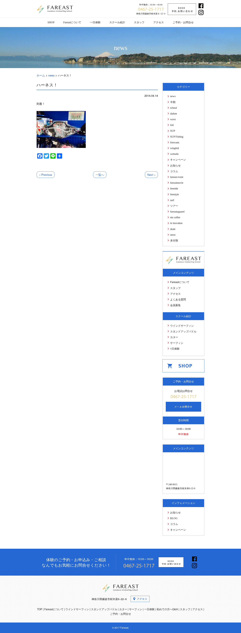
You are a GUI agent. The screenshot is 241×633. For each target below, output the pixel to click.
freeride (174, 188)
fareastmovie (176, 182)
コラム (174, 171)
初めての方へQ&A (167, 609)
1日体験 (175, 348)
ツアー (174, 205)
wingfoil (174, 148)
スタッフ (139, 22)
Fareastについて (72, 22)
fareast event (176, 177)
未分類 (174, 240)
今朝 (172, 102)
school (173, 107)
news (173, 96)
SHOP (51, 22)
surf (172, 200)
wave (173, 119)
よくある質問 (178, 299)
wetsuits (174, 154)
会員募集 (175, 305)
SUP (172, 130)
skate (172, 229)
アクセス (158, 22)
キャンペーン (178, 159)
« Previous (45, 175)
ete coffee (175, 217)
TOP (39, 609)
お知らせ (175, 165)
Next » (151, 175)
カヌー (174, 337)
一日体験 (95, 22)
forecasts (174, 142)
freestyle (174, 194)
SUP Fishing (176, 136)
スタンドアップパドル (183, 331)
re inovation (176, 223)
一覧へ (100, 175)
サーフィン (176, 343)
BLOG (174, 518)
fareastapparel (177, 211)
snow (173, 234)
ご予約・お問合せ (183, 22)
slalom (173, 113)
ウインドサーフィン (182, 325)
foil (172, 125)
